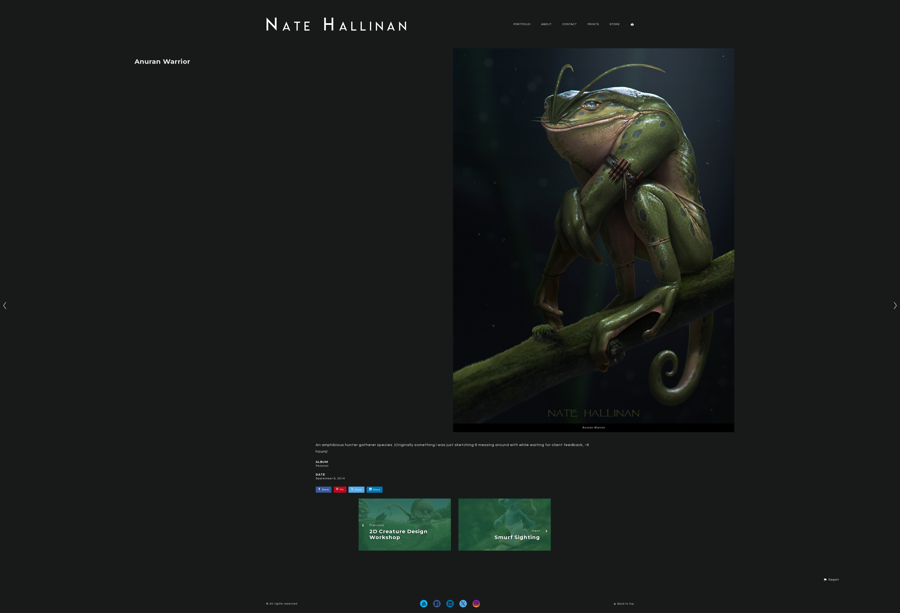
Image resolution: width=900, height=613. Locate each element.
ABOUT (546, 24)
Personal (322, 465)
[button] (831, 579)
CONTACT (569, 24)
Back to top (625, 603)
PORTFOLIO (522, 24)
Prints (593, 24)
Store (615, 24)
